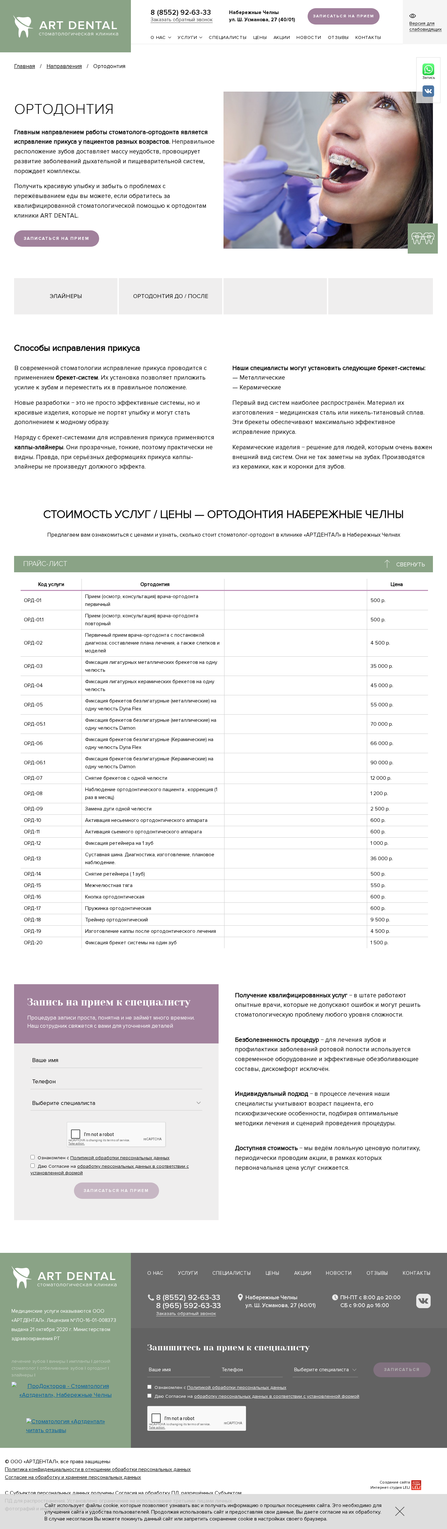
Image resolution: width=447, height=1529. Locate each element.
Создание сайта (395, 1482)
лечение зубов (28, 1361)
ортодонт (97, 1368)
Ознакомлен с (103, 1158)
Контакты (368, 37)
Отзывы (338, 37)
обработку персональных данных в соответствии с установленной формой (276, 1396)
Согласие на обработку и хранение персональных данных (73, 1477)
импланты (79, 1361)
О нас (158, 37)
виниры (57, 1361)
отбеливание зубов (61, 1368)
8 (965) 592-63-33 (188, 1305)
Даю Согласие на (109, 1170)
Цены (260, 37)
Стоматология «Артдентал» (68, 1421)
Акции (282, 37)
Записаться (402, 1369)
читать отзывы (46, 1430)
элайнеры (22, 1375)
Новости (308, 37)
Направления (64, 66)
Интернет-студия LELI (390, 1487)
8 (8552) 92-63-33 (181, 13)
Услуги (187, 37)
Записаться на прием (56, 238)
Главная (24, 66)
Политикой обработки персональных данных (120, 1158)
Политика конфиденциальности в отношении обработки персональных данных (98, 1469)
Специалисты (227, 37)
